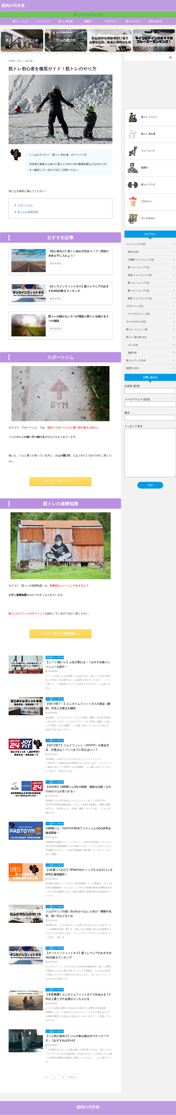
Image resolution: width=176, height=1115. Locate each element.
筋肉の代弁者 (13, 5)
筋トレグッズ (132, 21)
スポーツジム (25, 205)
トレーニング (43, 21)
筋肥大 (88, 21)
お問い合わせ (155, 21)
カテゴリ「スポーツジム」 (59, 481)
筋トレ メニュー (21, 21)
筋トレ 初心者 (66, 21)
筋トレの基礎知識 (28, 211)
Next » (72, 1077)
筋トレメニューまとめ (88, 14)
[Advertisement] (150, 83)
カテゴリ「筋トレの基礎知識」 (59, 633)
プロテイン (110, 21)
